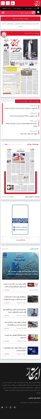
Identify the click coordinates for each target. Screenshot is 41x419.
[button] (3, 144)
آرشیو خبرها (5, 249)
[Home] (38, 12)
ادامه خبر (6, 277)
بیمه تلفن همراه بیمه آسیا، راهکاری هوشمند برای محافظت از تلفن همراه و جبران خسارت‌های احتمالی (22, 272)
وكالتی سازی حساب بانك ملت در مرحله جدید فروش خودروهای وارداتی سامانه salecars (15, 286)
